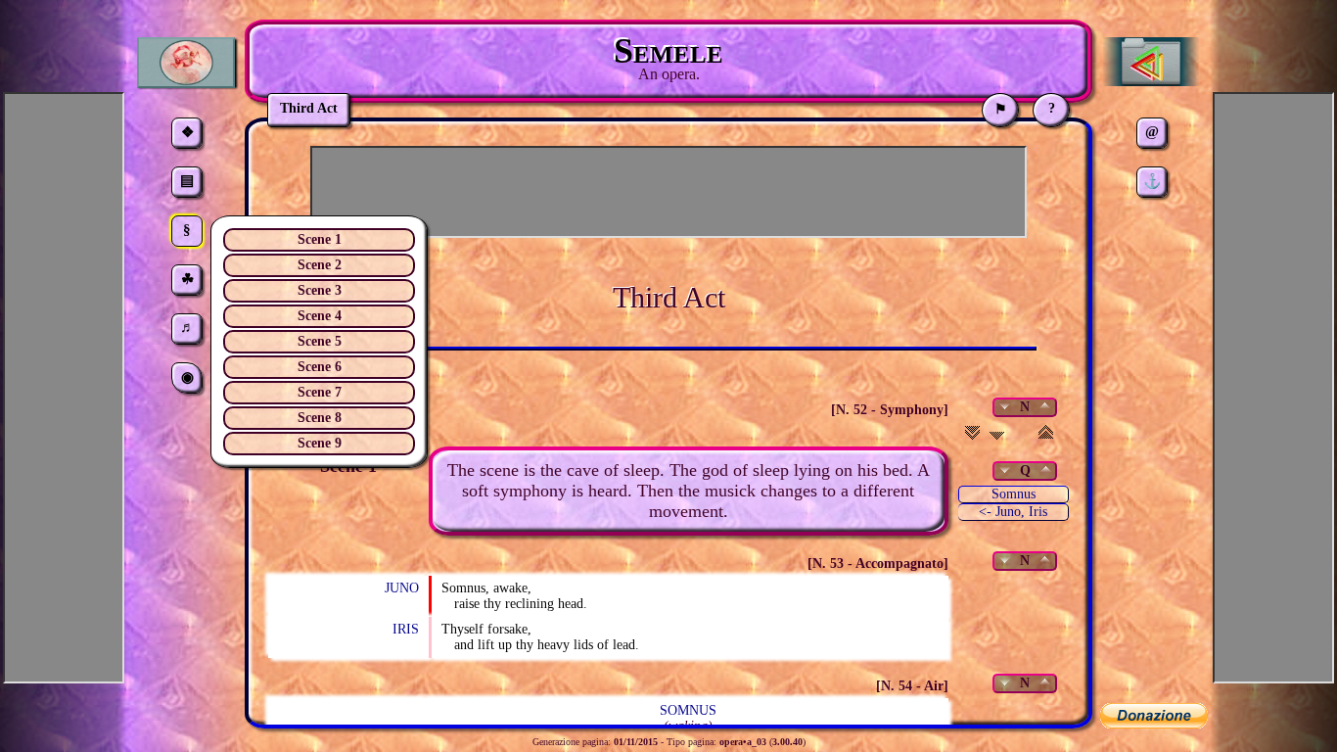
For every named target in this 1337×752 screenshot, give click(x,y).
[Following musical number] (1005, 407)
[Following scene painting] (1005, 470)
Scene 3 (320, 290)
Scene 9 (320, 443)
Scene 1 (320, 239)
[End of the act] (972, 438)
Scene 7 (320, 392)
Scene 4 (320, 315)
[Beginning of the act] (1046, 438)
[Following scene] (997, 438)
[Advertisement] (668, 192)
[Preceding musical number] (1044, 407)
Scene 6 (320, 366)
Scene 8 (320, 417)
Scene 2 (320, 265)
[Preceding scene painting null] (1045, 470)
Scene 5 (320, 341)
